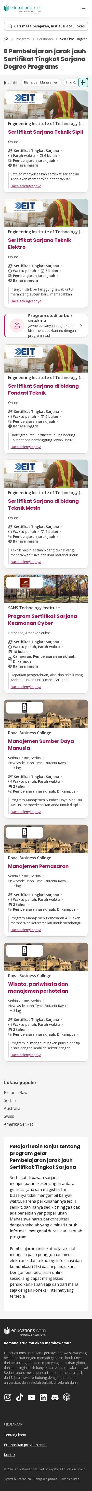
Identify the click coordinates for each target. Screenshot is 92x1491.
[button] (41, 82)
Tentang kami (15, 1434)
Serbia (10, 1100)
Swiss (9, 1116)
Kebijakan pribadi (46, 1479)
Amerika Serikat (18, 1124)
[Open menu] (83, 8)
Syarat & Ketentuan (17, 1479)
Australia (12, 1108)
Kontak (9, 1454)
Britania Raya (16, 1092)
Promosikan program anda (25, 1444)
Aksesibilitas (70, 1479)
